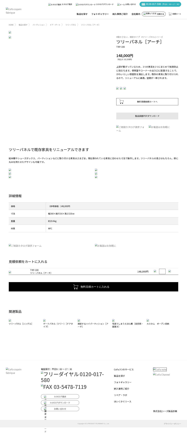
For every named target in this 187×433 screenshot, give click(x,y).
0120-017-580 (163, 4)
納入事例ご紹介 (120, 13)
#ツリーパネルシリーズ (152, 36)
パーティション (39, 24)
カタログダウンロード (105, 4)
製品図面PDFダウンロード (147, 115)
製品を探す (82, 13)
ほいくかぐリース (122, 401)
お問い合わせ (130, 4)
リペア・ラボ (120, 395)
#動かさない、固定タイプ (128, 36)
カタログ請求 (66, 4)
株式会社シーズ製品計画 (165, 411)
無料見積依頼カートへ (147, 101)
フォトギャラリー (100, 13)
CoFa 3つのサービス (124, 369)
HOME (11, 24)
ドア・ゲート (55, 24)
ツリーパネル (70, 24)
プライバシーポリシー (172, 423)
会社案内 (135, 13)
